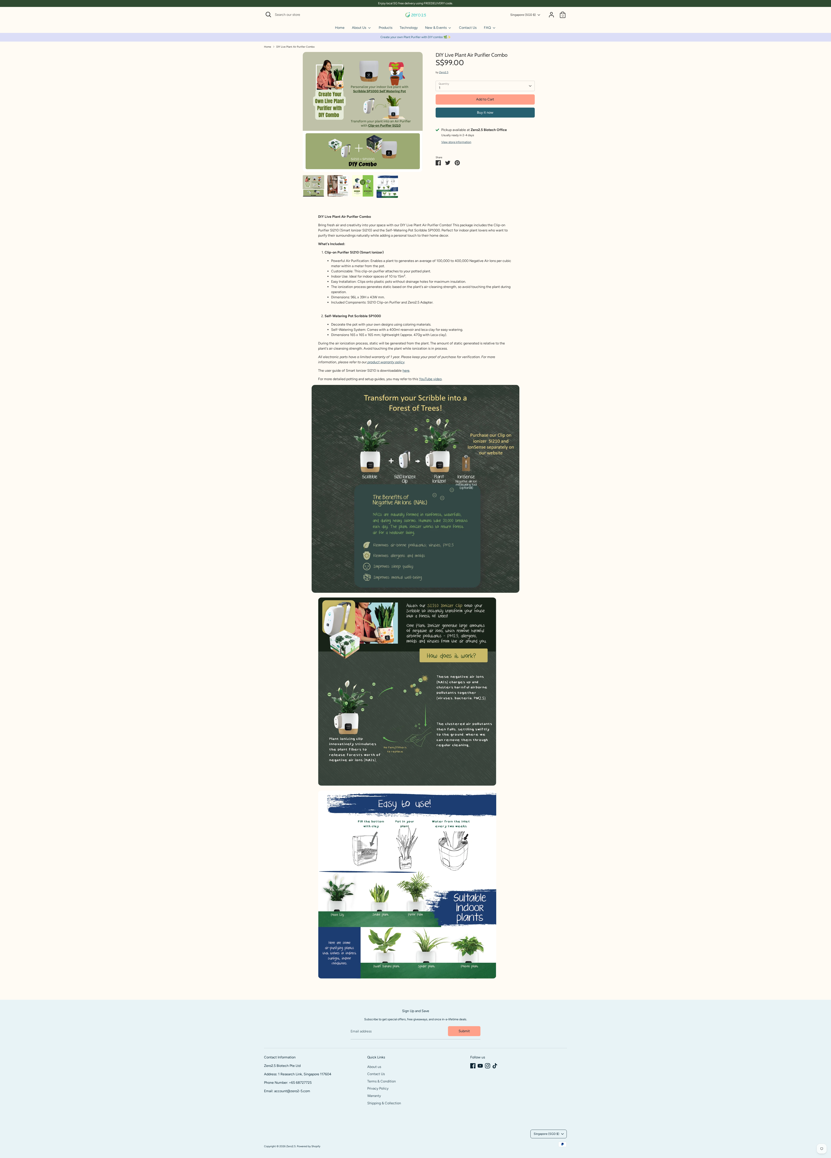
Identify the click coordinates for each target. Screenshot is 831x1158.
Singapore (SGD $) (523, 15)
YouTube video (430, 379)
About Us (359, 28)
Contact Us (468, 28)
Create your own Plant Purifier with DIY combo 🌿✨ (415, 37)
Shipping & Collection (384, 1103)
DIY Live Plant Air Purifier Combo (295, 46)
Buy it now (485, 112)
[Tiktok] (495, 1065)
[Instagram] (487, 1065)
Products (385, 28)
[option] (363, 113)
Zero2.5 (443, 72)
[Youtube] (480, 1065)
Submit (464, 1031)
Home (340, 28)
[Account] (551, 14)
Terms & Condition (381, 1081)
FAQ (488, 28)
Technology (409, 28)
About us (374, 1067)
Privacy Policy (377, 1088)
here (406, 370)
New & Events (436, 28)
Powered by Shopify (308, 1146)
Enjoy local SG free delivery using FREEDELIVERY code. (415, 3)
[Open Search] (268, 14)
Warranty (374, 1096)
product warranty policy (385, 362)
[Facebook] (472, 1065)
